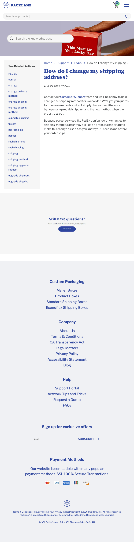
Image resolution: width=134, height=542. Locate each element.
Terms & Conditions (67, 336)
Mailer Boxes (67, 290)
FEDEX (12, 73)
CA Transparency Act (67, 342)
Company (67, 322)
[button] (126, 16)
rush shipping (16, 147)
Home (48, 63)
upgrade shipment (19, 175)
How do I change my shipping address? (84, 74)
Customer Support (72, 97)
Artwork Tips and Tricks (67, 394)
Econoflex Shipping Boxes (67, 307)
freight (12, 123)
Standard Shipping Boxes (67, 302)
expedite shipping (18, 117)
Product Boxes (67, 296)
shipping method (18, 159)
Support (63, 63)
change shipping (17, 101)
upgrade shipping (18, 181)
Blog (67, 365)
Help (67, 379)
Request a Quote (67, 400)
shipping (13, 153)
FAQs (67, 405)
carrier (12, 79)
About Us (67, 331)
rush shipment (16, 141)
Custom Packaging (67, 281)
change (12, 85)
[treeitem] (22, 66)
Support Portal (67, 388)
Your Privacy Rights (59, 511)
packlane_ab (15, 129)
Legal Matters (67, 348)
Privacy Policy (67, 354)
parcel (12, 135)
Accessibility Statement (67, 359)
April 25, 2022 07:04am (57, 86)
